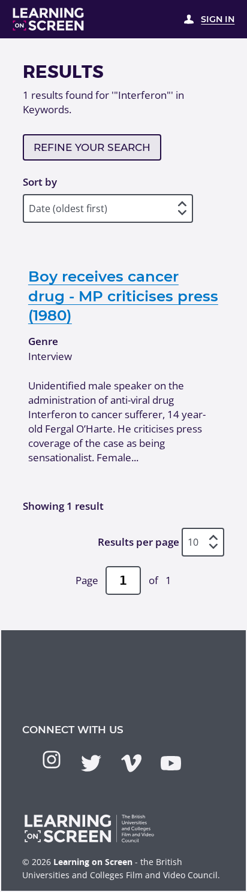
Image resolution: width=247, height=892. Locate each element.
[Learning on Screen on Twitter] (91, 763)
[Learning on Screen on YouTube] (171, 763)
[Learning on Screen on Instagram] (51, 759)
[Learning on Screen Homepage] (49, 19)
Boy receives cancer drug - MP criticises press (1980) (123, 295)
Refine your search (92, 147)
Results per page (138, 542)
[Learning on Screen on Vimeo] (131, 763)
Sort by (40, 182)
